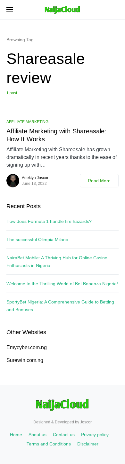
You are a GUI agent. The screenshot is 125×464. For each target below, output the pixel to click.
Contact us (64, 434)
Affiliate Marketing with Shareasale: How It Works (56, 135)
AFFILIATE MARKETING (27, 122)
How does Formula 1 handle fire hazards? (49, 221)
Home (16, 434)
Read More (99, 180)
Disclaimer (87, 443)
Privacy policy (95, 434)
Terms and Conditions (49, 443)
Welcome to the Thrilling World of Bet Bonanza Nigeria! (62, 283)
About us (37, 434)
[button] (9, 9)
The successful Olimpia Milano (37, 239)
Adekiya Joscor (35, 178)
